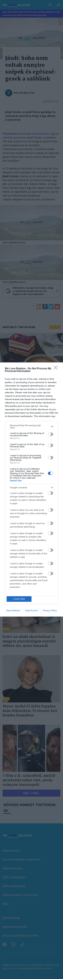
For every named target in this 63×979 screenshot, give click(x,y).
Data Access (31, 610)
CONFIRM (19, 599)
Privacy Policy (50, 610)
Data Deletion (13, 610)
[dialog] (31, 489)
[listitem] (31, 426)
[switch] (50, 434)
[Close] (57, 369)
